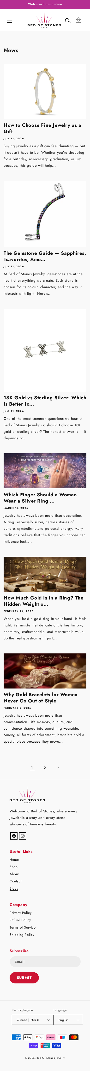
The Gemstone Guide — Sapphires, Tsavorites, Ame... (45, 256)
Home (14, 859)
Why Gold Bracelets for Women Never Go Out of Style (41, 698)
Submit (24, 977)
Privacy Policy (20, 912)
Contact (15, 881)
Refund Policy (20, 920)
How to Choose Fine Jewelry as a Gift (42, 128)
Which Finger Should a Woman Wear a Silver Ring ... (40, 498)
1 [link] (32, 767)
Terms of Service (23, 927)
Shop (14, 866)
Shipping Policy (22, 934)
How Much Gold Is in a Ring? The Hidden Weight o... (44, 601)
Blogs (14, 888)
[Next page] (58, 767)
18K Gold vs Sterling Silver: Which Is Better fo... (45, 401)
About (14, 874)
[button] (9, 20)
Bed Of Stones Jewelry (50, 1058)
